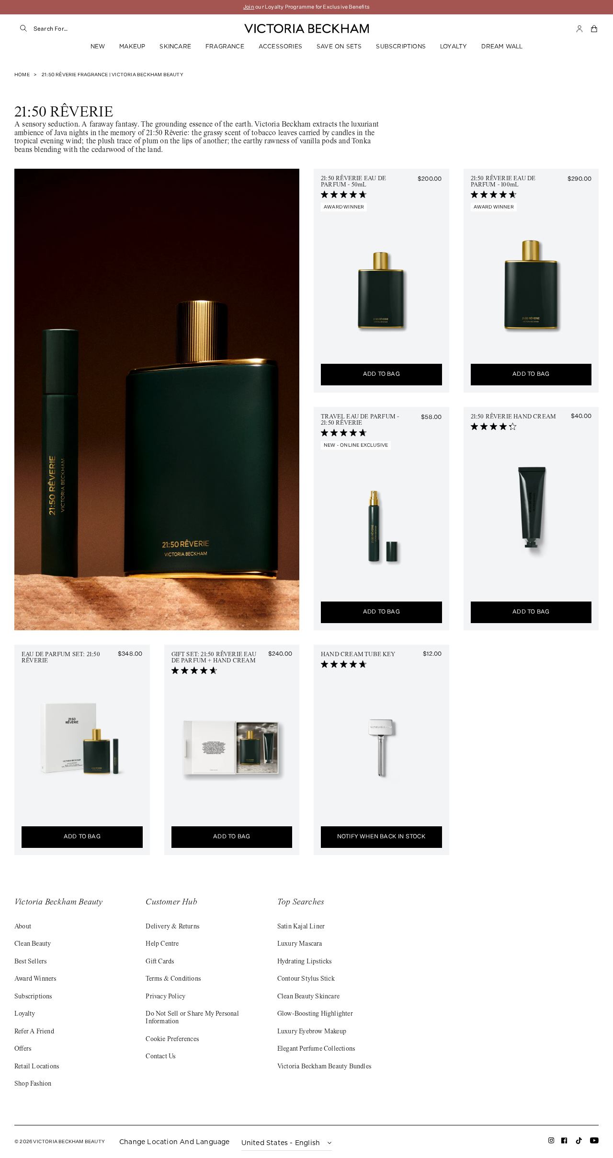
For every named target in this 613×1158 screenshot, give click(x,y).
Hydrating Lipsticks (304, 962)
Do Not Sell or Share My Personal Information (192, 1018)
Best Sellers (30, 962)
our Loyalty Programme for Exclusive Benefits (306, 7)
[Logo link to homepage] (306, 28)
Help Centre (162, 944)
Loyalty (453, 46)
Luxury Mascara (299, 944)
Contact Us (160, 1057)
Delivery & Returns (172, 927)
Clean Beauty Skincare (308, 997)
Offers (22, 1049)
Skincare (175, 46)
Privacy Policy (165, 997)
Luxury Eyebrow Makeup (311, 1032)
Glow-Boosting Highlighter (315, 1014)
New (98, 46)
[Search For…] (24, 28)
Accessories (280, 46)
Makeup (132, 46)
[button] (595, 28)
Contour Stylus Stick (306, 979)
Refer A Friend (34, 1032)
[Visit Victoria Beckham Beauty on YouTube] (594, 1142)
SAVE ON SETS (339, 46)
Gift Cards (160, 962)
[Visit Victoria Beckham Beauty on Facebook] (564, 1142)
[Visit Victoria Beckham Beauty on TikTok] (579, 1143)
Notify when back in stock (381, 837)
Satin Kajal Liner (301, 927)
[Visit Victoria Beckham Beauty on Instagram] (551, 1142)
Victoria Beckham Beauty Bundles (324, 1067)
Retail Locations (36, 1067)
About (22, 927)
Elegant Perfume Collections (316, 1049)
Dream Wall (501, 46)
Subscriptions (401, 46)
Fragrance (224, 46)
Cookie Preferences (172, 1039)
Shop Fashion (32, 1084)
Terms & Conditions (173, 979)
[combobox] (125, 29)
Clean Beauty (32, 944)
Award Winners (35, 979)
